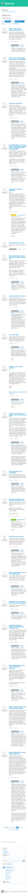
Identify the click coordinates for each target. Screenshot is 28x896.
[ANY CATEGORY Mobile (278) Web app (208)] (20, 21)
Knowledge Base (10, 867)
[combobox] (13, 860)
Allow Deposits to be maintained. (15, 472)
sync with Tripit (14, 335)
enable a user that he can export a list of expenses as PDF (18, 415)
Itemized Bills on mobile (16, 243)
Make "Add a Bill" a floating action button (16, 29)
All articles (8, 878)
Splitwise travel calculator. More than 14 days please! (17, 602)
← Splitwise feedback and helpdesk (8, 11)
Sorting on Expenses (15, 103)
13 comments (11, 516)
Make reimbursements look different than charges (17, 707)
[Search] (24, 860)
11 (12, 829)
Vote (4, 32)
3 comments (11, 546)
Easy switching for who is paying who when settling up (17, 257)
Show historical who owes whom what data (17, 753)
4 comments (11, 117)
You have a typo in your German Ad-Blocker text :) (17, 499)
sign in (13, 841)
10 (10, 829)
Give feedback (9, 864)
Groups (7, 874)
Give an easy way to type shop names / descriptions (17, 58)
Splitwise (8, 881)
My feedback (15, 23)
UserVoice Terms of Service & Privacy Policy (19, 891)
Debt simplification (9, 870)
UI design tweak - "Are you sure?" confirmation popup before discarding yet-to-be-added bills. (17, 147)
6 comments (11, 278)
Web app (16, 41)
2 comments (11, 41)
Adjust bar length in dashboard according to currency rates (16, 627)
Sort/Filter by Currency (16, 536)
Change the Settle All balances (15, 189)
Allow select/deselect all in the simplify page (17, 573)
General (7, 872)
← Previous (6, 827)
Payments (8, 877)
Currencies (8, 869)
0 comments (11, 211)
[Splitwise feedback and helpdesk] (7, 3)
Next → (17, 829)
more (21, 436)
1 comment (20, 249)
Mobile (4, 853)
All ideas (4, 850)
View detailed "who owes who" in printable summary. (17, 667)
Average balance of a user (17, 296)
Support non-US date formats (15, 367)
